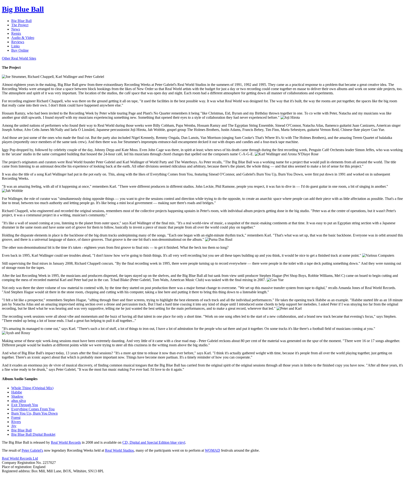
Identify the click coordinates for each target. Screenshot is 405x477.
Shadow (17, 396)
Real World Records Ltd (20, 458)
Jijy (13, 426)
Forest (15, 418)
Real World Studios (119, 450)
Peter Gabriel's (32, 450)
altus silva (18, 401)
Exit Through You (24, 405)
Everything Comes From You (33, 409)
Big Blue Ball (21, 430)
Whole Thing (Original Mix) (32, 388)
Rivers (16, 422)
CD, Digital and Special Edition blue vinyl (153, 442)
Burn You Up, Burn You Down (34, 413)
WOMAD (212, 450)
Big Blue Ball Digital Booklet (33, 434)
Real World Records (66, 442)
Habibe (16, 392)
